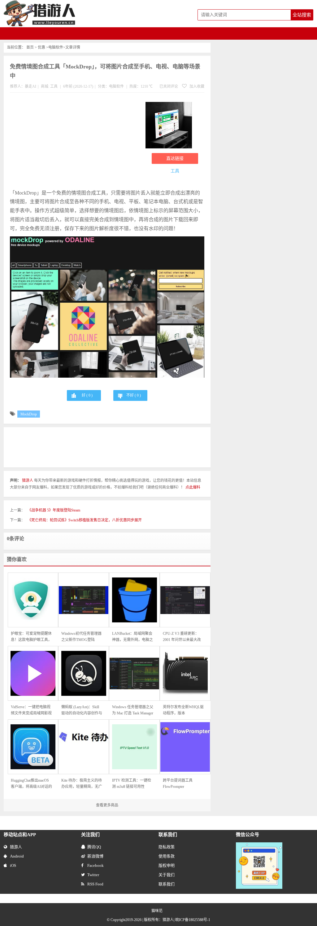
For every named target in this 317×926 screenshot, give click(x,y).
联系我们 (166, 884)
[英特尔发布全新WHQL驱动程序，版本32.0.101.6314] (185, 673)
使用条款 (166, 856)
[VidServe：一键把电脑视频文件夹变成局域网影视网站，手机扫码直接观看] (33, 673)
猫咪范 (157, 911)
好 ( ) (87, 395)
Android (17, 856)
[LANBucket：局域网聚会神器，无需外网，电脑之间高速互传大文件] (134, 599)
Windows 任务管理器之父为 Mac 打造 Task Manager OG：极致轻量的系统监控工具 (132, 710)
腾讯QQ (94, 847)
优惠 (41, 47)
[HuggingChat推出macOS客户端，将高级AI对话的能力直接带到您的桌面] (33, 746)
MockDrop (28, 414)
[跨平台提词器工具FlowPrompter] (185, 747)
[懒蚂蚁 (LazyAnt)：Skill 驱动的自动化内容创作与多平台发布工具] (84, 673)
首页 (30, 47)
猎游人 (16, 847)
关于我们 (166, 874)
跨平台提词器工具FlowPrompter (178, 783)
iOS (13, 865)
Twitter (93, 874)
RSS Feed (95, 884)
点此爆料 (192, 487)
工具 (54, 86)
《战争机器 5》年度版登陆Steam (54, 510)
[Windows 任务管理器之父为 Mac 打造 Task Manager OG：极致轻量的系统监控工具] (134, 674)
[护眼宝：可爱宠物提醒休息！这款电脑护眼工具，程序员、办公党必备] (33, 599)
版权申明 (166, 865)
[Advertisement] (74, 142)
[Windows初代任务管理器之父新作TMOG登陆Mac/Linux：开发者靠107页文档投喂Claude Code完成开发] (84, 600)
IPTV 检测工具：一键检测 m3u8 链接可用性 (131, 783)
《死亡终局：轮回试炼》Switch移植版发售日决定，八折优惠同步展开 (85, 520)
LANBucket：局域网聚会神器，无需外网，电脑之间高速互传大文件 (132, 637)
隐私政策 (166, 847)
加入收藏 (196, 86)
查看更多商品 (107, 805)
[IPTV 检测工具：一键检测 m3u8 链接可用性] (134, 746)
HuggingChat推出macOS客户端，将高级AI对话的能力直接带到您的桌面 (31, 784)
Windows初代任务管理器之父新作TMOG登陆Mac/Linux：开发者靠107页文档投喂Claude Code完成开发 (81, 637)
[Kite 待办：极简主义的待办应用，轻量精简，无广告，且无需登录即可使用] (84, 747)
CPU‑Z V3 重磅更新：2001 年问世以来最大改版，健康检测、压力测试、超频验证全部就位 (182, 637)
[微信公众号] (259, 845)
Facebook (95, 865)
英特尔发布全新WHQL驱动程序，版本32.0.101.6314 (183, 710)
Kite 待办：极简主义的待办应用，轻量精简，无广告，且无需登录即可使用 (81, 784)
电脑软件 (55, 47)
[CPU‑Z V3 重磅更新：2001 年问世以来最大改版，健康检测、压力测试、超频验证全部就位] (185, 600)
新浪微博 (95, 856)
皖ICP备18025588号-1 (192, 920)
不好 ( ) (133, 395)
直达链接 (175, 158)
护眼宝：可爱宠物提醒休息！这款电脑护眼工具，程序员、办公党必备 (31, 637)
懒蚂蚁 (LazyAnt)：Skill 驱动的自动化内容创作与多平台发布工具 (81, 710)
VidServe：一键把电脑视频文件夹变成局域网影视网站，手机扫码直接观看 (31, 710)
